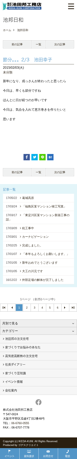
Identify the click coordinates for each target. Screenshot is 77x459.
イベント (10, 456)
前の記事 (17, 44)
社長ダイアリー (15, 364)
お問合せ (48, 456)
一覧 (38, 44)
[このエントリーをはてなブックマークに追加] (50, 157)
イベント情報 (14, 382)
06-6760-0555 (20, 423)
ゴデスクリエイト (28, 445)
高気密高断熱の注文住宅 (21, 356)
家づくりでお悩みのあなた (23, 347)
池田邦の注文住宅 (17, 339)
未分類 (7, 72)
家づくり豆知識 (15, 373)
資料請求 (29, 456)
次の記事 (59, 44)
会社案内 (11, 390)
